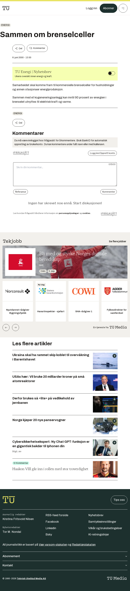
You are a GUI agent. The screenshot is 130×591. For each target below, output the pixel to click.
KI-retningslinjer (98, 534)
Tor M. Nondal (12, 531)
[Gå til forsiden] (6, 8)
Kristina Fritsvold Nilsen (18, 519)
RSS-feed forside (57, 515)
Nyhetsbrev (95, 515)
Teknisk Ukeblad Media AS (31, 578)
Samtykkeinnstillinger (102, 521)
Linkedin (51, 528)
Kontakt (8, 565)
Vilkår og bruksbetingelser (105, 528)
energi (5, 25)
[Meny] (123, 8)
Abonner (108, 8)
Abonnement (11, 556)
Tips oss (119, 499)
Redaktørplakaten (84, 544)
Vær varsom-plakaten (53, 544)
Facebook (52, 521)
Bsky (49, 534)
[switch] (111, 73)
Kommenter (39, 48)
